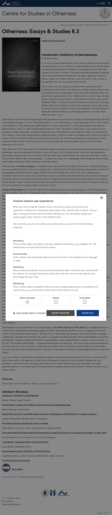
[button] (29, 313)
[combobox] (101, 197)
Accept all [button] (88, 313)
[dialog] (56, 257)
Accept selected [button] (60, 313)
